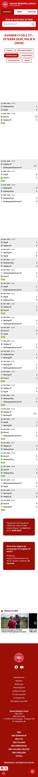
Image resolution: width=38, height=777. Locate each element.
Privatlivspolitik (19, 694)
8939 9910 (16, 531)
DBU (19, 732)
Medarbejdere (19, 688)
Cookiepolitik (19, 698)
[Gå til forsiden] (18, 4)
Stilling (9, 50)
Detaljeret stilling (24, 50)
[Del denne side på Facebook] (2, 768)
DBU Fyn (19, 739)
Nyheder (19, 681)
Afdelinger (19, 684)
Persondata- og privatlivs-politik (19, 763)
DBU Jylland (19, 743)
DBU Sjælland (19, 753)
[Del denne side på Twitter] (5, 768)
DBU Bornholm (19, 736)
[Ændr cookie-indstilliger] (3, 773)
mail (25, 528)
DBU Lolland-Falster (19, 749)
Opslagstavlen (14, 60)
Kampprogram (11, 55)
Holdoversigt (27, 55)
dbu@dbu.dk (20, 721)
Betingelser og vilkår (19, 701)
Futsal (19, 756)
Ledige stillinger (19, 691)
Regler (27, 60)
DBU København (19, 746)
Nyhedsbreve (19, 677)
